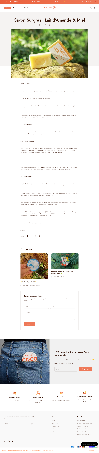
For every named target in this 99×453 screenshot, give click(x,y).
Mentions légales (81, 420)
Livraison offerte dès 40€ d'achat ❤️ (8, 1)
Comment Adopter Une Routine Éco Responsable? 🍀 (62, 273)
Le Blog (54, 432)
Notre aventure (55, 429)
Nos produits (55, 423)
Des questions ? (56, 426)
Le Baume (7, 8)
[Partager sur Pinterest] (35, 236)
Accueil (54, 420)
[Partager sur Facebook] (27, 236)
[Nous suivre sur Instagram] (9, 441)
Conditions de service (60, 299)
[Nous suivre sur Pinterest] (13, 441)
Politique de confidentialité (46, 299)
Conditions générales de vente (84, 423)
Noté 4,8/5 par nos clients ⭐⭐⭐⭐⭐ (57, 1)
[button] (54, 450)
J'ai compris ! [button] (91, 450)
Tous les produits (17, 8)
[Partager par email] (39, 236)
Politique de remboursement (84, 434)
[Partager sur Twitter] (31, 236)
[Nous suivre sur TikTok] (17, 441)
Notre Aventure (28, 8)
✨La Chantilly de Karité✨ (28, 282)
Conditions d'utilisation (82, 426)
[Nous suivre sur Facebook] (5, 441)
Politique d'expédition (82, 432)
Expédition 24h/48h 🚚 (32, 1)
